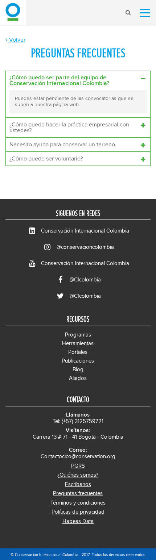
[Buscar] (128, 12)
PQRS (78, 466)
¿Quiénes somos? (77, 475)
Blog (78, 369)
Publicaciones (78, 361)
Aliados (78, 378)
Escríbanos (78, 484)
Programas (78, 334)
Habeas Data (78, 521)
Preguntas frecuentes (78, 493)
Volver (16, 39)
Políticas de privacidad (78, 512)
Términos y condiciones (78, 503)
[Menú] (145, 12)
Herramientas (78, 343)
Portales (77, 352)
